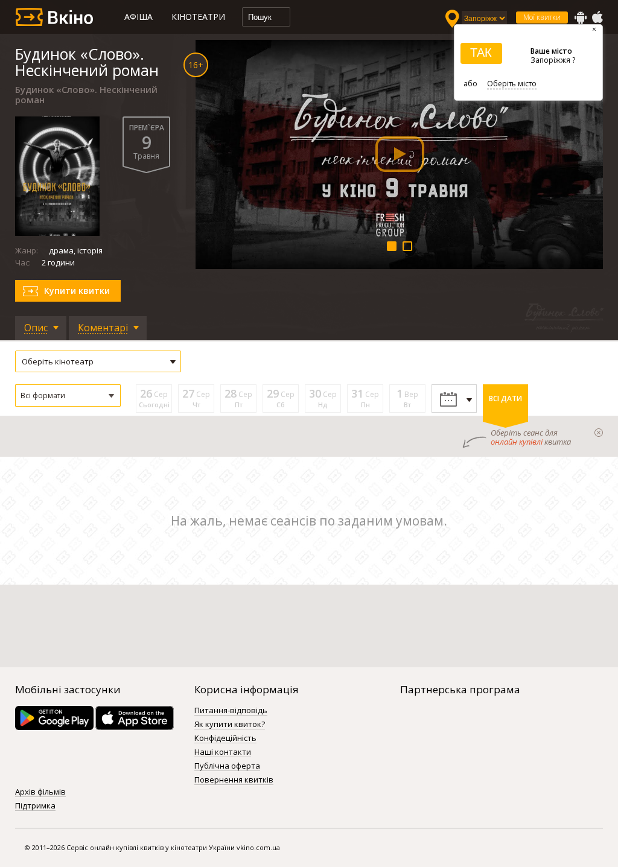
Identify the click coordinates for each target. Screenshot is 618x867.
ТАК (481, 52)
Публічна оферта (227, 766)
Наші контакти (222, 752)
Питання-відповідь (230, 711)
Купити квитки (77, 290)
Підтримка (35, 806)
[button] (68, 395)
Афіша (138, 16)
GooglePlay (581, 17)
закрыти (598, 432)
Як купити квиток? (229, 724)
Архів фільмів (40, 792)
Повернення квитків (233, 780)
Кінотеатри (198, 16)
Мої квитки (542, 17)
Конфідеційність (225, 738)
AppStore (597, 17)
